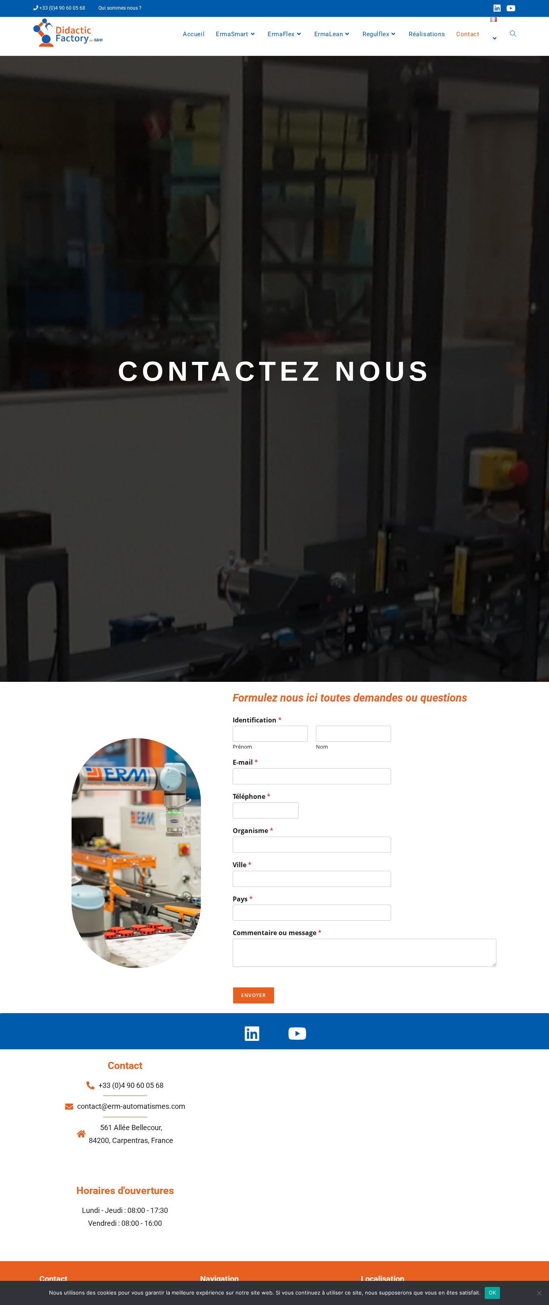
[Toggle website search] (513, 34)
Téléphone (251, 796)
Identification (257, 720)
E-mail (245, 762)
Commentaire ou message (277, 933)
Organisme (253, 831)
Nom (322, 746)
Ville (242, 865)
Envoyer (253, 995)
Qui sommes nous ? (119, 8)
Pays (243, 899)
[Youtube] (297, 1033)
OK (492, 1292)
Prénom (242, 746)
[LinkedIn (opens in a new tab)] (497, 8)
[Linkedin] (252, 1033)
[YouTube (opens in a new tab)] (510, 8)
